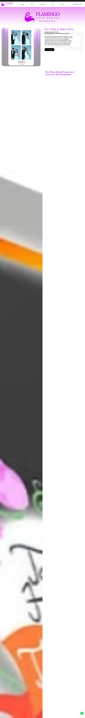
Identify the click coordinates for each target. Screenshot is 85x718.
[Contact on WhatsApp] (81, 713)
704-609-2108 (77, 4)
